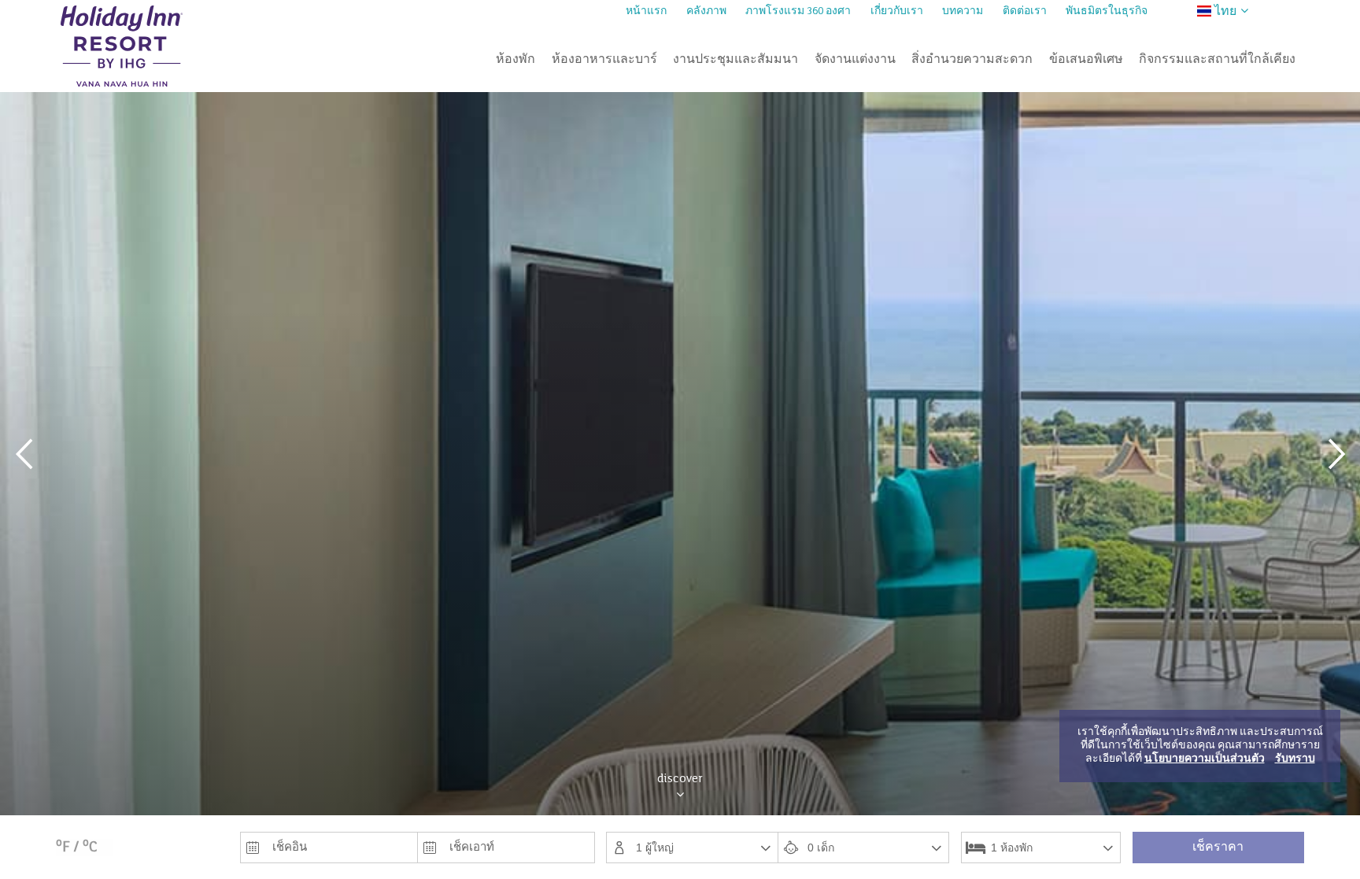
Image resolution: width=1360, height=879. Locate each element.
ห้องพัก (515, 60)
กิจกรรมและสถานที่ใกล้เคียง (1217, 60)
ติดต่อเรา (1025, 11)
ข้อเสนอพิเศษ (1086, 60)
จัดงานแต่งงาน (855, 60)
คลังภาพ (706, 11)
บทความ (962, 11)
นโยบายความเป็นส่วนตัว (1204, 759)
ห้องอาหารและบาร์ (604, 60)
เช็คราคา (1218, 847)
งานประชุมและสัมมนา (735, 60)
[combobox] (692, 847)
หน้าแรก (646, 11)
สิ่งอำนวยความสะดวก (972, 60)
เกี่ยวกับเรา (896, 11)
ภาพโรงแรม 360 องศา (798, 11)
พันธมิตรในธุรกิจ (1107, 11)
